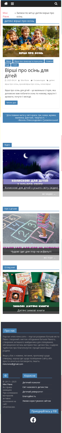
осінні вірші (46, 84)
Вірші (8, 61)
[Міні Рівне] (6, 4)
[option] (31, 170)
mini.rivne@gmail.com (13, 364)
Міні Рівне (7, 384)
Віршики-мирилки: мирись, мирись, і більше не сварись (28, 249)
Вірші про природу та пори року (29, 61)
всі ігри (50, 257)
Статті (15, 65)
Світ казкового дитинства (35, 387)
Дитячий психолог (31, 382)
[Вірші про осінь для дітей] (31, 27)
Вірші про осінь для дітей (26, 73)
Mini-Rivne (25, 80)
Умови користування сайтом (36, 400)
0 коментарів (39, 80)
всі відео (49, 193)
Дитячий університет (32, 391)
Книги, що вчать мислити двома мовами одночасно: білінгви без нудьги (30, 308)
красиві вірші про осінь (29, 84)
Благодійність (29, 396)
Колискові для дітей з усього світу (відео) (31, 187)
